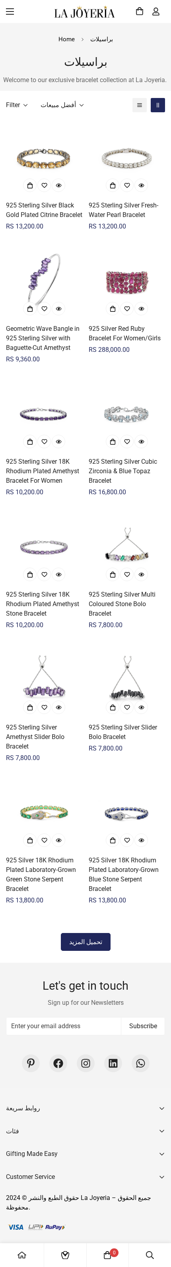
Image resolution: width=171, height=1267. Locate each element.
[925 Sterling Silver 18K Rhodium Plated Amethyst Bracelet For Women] (44, 414)
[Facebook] (58, 1063)
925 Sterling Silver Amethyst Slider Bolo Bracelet (35, 737)
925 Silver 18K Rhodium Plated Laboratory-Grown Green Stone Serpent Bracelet (41, 874)
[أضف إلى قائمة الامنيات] (44, 185)
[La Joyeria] (85, 11)
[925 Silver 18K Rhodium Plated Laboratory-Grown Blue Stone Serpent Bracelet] (127, 813)
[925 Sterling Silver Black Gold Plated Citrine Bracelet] (44, 158)
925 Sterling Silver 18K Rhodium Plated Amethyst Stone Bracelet (42, 604)
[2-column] (158, 105)
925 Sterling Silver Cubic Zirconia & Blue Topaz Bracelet (123, 471)
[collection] (65, 1255)
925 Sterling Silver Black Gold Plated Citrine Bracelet (44, 210)
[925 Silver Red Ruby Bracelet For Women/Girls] (127, 281)
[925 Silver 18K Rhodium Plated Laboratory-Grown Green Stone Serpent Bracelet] (44, 813)
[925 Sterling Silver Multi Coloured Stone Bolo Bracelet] (127, 547)
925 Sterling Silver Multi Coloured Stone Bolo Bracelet (122, 604)
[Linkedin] (113, 1063)
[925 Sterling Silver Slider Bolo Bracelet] (127, 680)
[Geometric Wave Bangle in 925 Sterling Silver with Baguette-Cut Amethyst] (44, 281)
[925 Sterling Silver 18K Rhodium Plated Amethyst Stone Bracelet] (44, 547)
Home (66, 39)
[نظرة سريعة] (58, 185)
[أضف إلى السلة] (30, 185)
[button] (138, 11)
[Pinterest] (31, 1063)
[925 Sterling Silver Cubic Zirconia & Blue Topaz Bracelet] (127, 414)
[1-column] (139, 105)
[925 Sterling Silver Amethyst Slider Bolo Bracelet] (44, 680)
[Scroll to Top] (157, 1225)
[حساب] (156, 11)
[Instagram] (86, 1063)
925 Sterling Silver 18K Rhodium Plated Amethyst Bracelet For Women (42, 471)
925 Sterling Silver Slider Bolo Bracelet (123, 732)
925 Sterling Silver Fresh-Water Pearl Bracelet (123, 210)
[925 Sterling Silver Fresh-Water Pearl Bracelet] (127, 158)
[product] (22, 1255)
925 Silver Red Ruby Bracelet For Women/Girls (125, 333)
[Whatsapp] (141, 1063)
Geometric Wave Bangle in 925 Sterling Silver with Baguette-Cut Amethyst (43, 338)
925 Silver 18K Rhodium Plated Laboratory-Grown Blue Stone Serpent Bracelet (124, 874)
